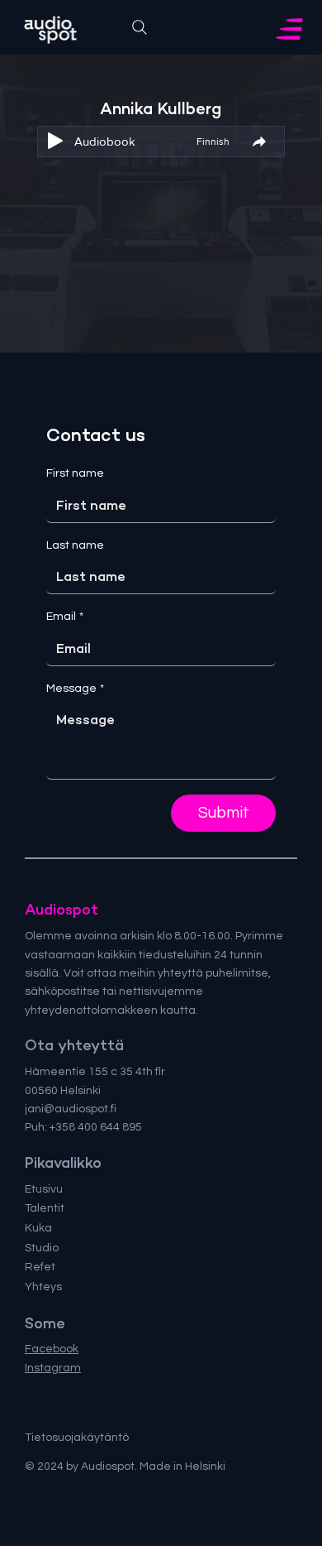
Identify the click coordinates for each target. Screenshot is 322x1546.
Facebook (51, 1349)
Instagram (53, 1368)
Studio (42, 1248)
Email (64, 616)
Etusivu (44, 1189)
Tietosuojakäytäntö (77, 1437)
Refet (40, 1267)
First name (75, 473)
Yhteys (43, 1287)
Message (75, 688)
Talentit (44, 1208)
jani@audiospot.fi (70, 1109)
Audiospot (61, 909)
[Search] (139, 27)
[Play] (55, 140)
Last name (75, 545)
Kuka (38, 1228)
